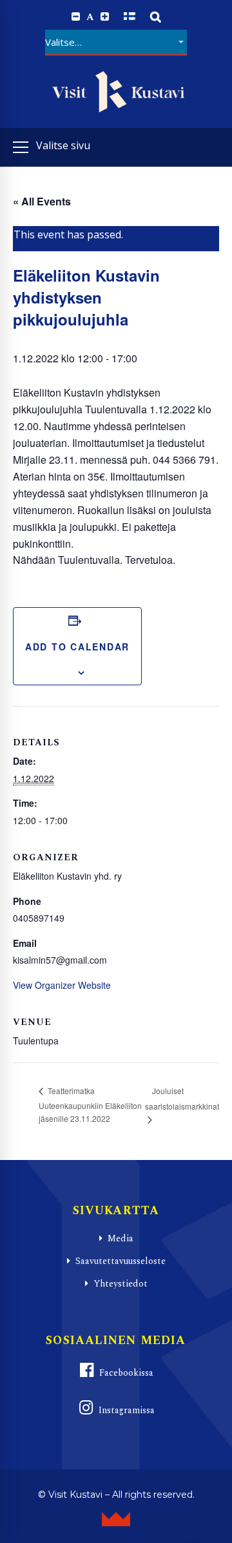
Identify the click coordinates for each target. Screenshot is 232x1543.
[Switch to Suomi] (130, 16)
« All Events (42, 201)
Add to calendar (77, 646)
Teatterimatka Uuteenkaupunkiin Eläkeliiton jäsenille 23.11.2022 (90, 1104)
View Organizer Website (62, 985)
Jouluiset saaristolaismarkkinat (182, 1098)
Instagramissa (127, 1410)
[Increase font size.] (105, 17)
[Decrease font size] (76, 17)
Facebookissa (126, 1373)
